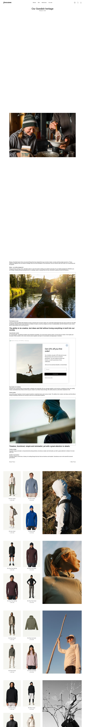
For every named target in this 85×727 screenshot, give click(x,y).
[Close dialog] (67, 345)
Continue (55, 374)
